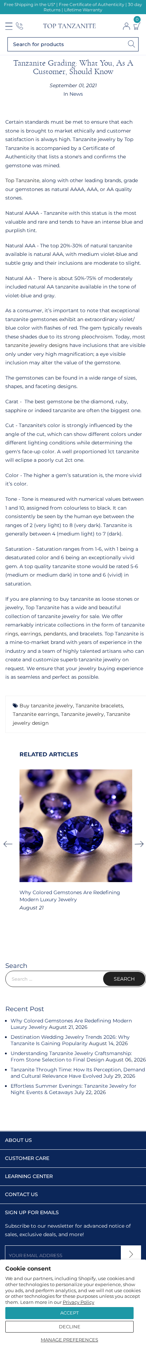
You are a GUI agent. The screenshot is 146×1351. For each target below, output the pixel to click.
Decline (69, 1326)
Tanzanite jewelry (82, 714)
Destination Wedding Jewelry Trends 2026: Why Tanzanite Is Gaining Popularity (70, 1040)
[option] (75, 840)
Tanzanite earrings (35, 714)
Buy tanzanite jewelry (46, 705)
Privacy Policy (78, 1302)
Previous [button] (10, 844)
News (76, 94)
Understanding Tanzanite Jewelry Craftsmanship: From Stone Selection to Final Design (71, 1056)
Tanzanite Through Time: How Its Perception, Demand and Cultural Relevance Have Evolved (78, 1072)
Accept (69, 1313)
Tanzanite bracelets (99, 705)
